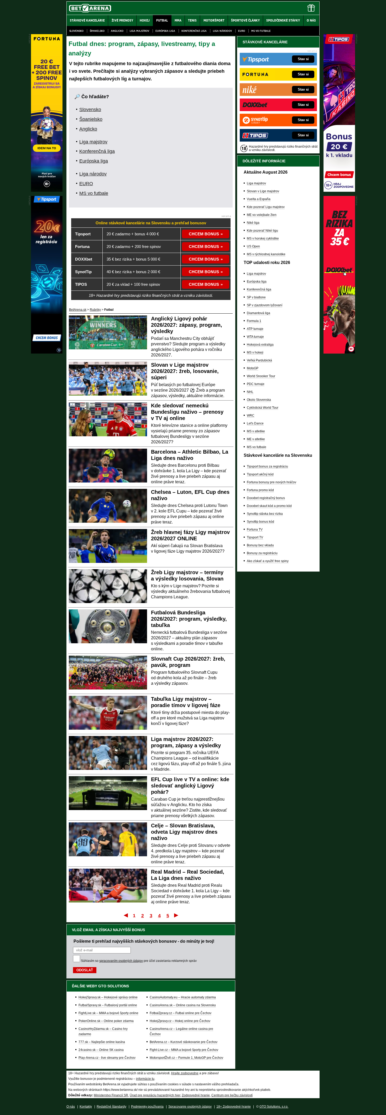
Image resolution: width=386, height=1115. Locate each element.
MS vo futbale (261, 31)
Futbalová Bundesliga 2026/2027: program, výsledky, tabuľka (189, 619)
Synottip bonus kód (260, 521)
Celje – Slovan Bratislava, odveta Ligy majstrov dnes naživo (184, 832)
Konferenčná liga (194, 31)
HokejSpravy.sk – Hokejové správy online (108, 997)
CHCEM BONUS (204, 234)
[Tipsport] (46, 352)
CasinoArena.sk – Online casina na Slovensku (183, 1005)
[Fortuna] (46, 190)
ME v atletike (256, 439)
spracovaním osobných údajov (121, 961)
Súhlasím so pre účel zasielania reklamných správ (139, 961)
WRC (250, 415)
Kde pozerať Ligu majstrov (266, 207)
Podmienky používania (147, 1106)
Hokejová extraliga (260, 344)
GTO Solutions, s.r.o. (273, 1106)
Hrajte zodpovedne (185, 1073)
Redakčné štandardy (111, 1106)
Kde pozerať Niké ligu (262, 230)
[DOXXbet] (339, 352)
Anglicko (117, 31)
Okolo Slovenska (259, 400)
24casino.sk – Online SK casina (101, 1050)
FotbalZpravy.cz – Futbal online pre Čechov (180, 1013)
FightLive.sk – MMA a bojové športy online (108, 1013)
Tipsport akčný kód (260, 474)
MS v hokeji (255, 352)
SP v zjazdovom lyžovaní (264, 305)
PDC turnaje (255, 384)
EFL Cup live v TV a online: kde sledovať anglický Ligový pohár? (190, 785)
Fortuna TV (255, 529)
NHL (250, 392)
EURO (241, 31)
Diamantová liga (258, 313)
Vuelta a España (258, 199)
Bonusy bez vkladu (260, 545)
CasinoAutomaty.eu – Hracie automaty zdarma (183, 997)
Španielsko (97, 31)
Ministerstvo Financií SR (111, 1095)
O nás (70, 1106)
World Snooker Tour (261, 376)
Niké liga (253, 223)
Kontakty (86, 1106)
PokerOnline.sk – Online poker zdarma (106, 1021)
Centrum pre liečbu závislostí (232, 1095)
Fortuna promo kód (260, 490)
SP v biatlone (256, 297)
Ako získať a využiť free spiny (268, 561)
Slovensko (76, 31)
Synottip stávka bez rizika (265, 514)
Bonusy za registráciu (262, 553)
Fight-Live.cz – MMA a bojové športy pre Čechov (184, 1050)
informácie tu (145, 1079)
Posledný (176, 915)
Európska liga (165, 31)
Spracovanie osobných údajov (190, 1106)
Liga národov (222, 31)
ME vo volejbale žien (262, 215)
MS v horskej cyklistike (263, 238)
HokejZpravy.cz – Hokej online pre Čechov (180, 1021)
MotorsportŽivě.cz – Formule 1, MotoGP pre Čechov (186, 1058)
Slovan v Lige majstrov (263, 191)
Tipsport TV (255, 537)
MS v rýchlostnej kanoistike (266, 254)
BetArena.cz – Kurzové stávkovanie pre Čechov (183, 1042)
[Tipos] (339, 190)
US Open (253, 246)
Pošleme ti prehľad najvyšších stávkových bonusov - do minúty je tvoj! (144, 941)
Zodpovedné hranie (196, 1095)
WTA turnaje (255, 337)
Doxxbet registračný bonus (266, 498)
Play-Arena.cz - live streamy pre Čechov (107, 1058)
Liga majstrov (139, 31)
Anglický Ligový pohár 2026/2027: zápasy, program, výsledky (186, 325)
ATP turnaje (255, 329)
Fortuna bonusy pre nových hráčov (271, 482)
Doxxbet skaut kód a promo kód (269, 506)
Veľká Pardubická (259, 360)
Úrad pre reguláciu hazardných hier (155, 1095)
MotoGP (252, 368)
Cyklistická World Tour (262, 407)
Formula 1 (254, 321)
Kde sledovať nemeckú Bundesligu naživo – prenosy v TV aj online (187, 412)
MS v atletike (256, 431)
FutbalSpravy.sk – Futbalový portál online (108, 1005)
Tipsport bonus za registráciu (267, 466)
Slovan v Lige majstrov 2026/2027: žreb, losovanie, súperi (185, 371)
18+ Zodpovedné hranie (233, 1106)
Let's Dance (255, 423)
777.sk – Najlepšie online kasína (102, 1042)
